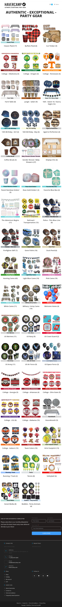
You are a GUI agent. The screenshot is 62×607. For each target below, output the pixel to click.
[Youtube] (47, 576)
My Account (9, 579)
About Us (19, 603)
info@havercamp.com (15, 562)
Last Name (50, 518)
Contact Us (8, 590)
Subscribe (46, 533)
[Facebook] (39, 576)
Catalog (8, 577)
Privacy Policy (42, 603)
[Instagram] (43, 576)
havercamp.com (13, 567)
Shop (7, 574)
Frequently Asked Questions (12, 595)
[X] (34, 576)
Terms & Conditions (10, 593)
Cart (7, 581)
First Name (35, 518)
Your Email (35, 525)
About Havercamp (10, 588)
